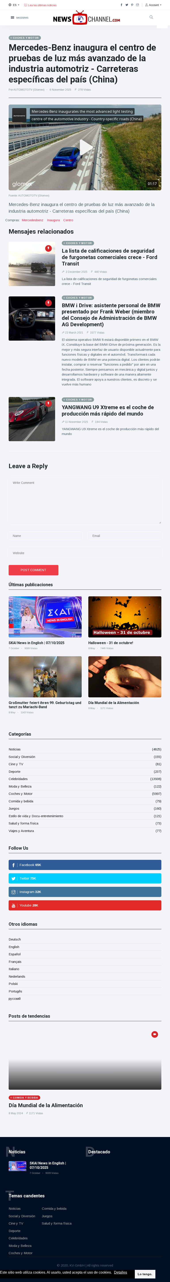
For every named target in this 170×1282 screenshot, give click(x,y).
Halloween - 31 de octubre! (110, 643)
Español (15, 954)
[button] (113, 1272)
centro (68, 220)
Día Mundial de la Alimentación (113, 703)
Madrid (46, 6)
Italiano (14, 969)
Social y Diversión (22, 757)
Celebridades (18, 779)
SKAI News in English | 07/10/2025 (36, 643)
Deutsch (15, 939)
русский (15, 998)
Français (15, 961)
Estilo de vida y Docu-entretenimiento (36, 816)
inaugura (53, 220)
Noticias (15, 749)
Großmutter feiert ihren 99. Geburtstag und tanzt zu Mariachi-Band (45, 705)
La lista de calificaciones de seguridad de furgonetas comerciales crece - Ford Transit (109, 257)
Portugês (15, 991)
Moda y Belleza (20, 786)
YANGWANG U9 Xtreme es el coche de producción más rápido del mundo (108, 410)
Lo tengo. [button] (145, 1274)
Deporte (14, 771)
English (14, 947)
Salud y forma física (23, 823)
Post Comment (33, 570)
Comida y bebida (21, 801)
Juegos (14, 808)
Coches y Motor (21, 794)
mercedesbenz (32, 220)
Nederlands (17, 976)
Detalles (120, 1272)
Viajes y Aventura (21, 831)
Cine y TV (16, 764)
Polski (13, 984)
